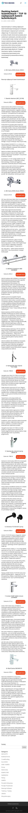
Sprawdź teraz (20, 74)
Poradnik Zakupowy (7, 783)
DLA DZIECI (4, 762)
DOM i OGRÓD (11, 21)
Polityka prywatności (13, 804)
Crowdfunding (5, 759)
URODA (3, 793)
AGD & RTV (4, 754)
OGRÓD (3, 780)
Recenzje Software (6, 788)
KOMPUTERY (5, 772)
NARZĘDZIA (4, 775)
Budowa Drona (5, 756)
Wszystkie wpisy (5, 796)
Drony (3, 767)
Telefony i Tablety (6, 791)
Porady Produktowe (7, 786)
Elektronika (4, 770)
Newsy (3, 778)
